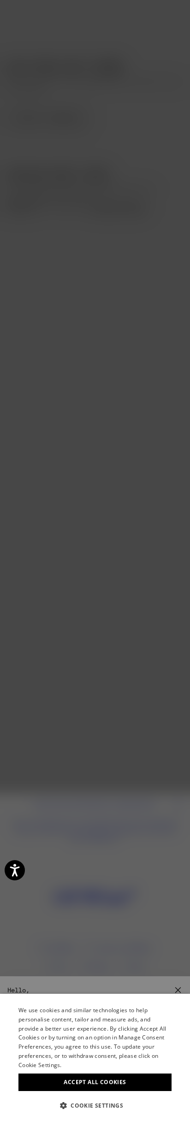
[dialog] (95, 1057)
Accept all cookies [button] (95, 1082)
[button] (95, 1105)
